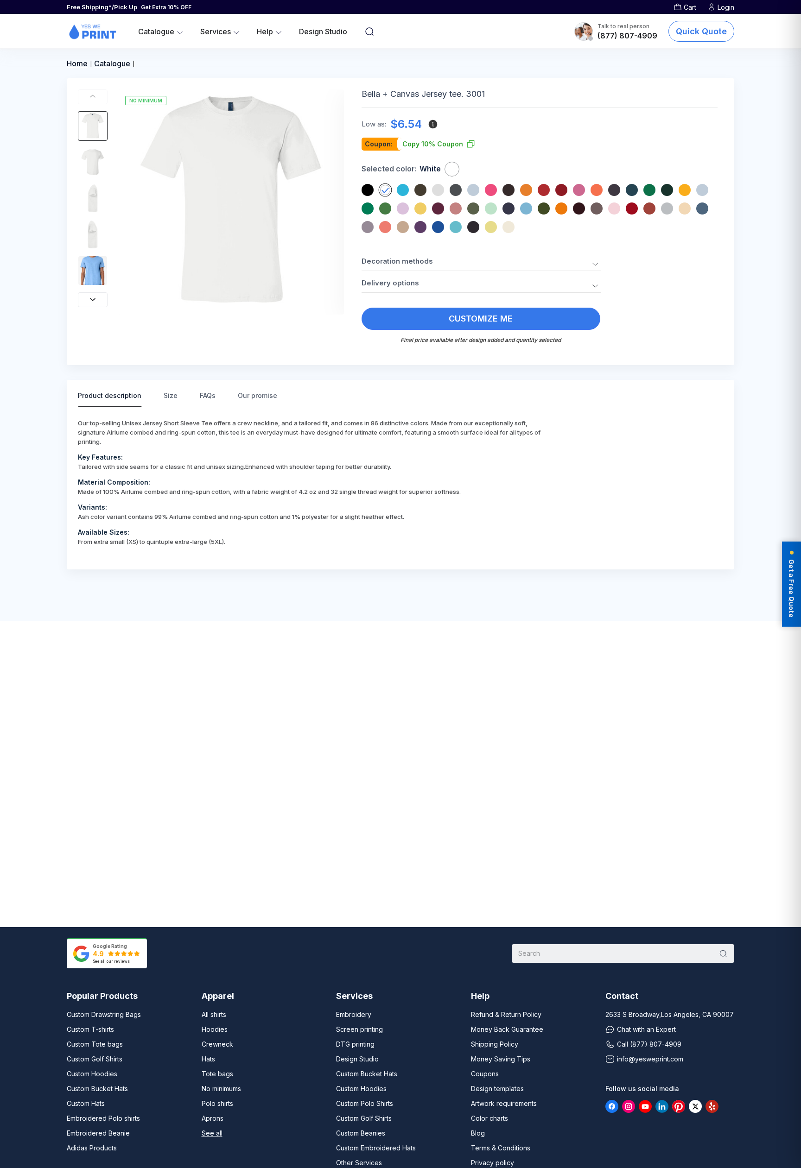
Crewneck (217, 1044)
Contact (621, 996)
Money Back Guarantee (507, 1029)
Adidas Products (92, 1148)
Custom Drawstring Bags (104, 1014)
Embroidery (353, 1014)
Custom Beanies (360, 1133)
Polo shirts (217, 1103)
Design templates (497, 1088)
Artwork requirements (504, 1103)
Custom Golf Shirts (94, 1059)
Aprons (212, 1118)
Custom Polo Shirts (364, 1103)
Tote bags (217, 1074)
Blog (478, 1133)
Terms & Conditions (500, 1148)
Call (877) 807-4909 (649, 1044)
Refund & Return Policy (506, 1014)
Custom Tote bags (95, 1044)
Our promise (257, 395)
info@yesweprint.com (650, 1059)
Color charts (489, 1118)
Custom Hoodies (92, 1074)
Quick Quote (701, 31)
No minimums (221, 1088)
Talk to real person (623, 26)
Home (77, 63)
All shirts (214, 1014)
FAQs (208, 395)
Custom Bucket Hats (97, 1088)
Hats (208, 1059)
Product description (109, 395)
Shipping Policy (494, 1044)
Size (171, 395)
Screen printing (359, 1029)
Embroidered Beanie (98, 1133)
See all (212, 1133)
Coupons (485, 1074)
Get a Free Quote (791, 588)
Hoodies (215, 1029)
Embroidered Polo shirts (103, 1118)
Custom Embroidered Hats (376, 1148)
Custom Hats (86, 1103)
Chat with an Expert (646, 1029)
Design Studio (323, 31)
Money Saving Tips (500, 1059)
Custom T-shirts (90, 1029)
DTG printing (355, 1044)
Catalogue (112, 63)
